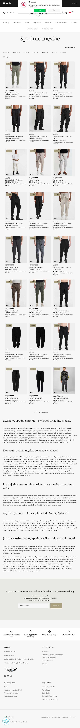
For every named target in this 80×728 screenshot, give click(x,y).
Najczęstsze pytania (10, 696)
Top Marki (37, 22)
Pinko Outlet (46, 690)
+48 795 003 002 (9, 652)
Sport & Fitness (61, 22)
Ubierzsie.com (56, 717)
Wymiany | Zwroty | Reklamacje (52, 655)
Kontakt (44, 664)
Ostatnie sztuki (32, 29)
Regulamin (45, 652)
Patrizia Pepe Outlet (48, 687)
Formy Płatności (47, 661)
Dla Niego (17, 22)
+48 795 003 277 (9, 655)
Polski (73, 3)
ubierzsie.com (12, 722)
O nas (6, 687)
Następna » (44, 413)
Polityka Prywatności (49, 658)
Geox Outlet (46, 693)
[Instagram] (10, 3)
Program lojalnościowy (11, 693)
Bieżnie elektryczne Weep (50, 699)
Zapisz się (56, 606)
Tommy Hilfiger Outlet (49, 696)
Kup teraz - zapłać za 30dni (13, 690)
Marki (27, 22)
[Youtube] (7, 3)
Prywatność (65, 717)
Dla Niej (6, 22)
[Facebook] (4, 3)
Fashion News (47, 29)
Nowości (48, 22)
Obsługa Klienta (45, 717)
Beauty (74, 22)
